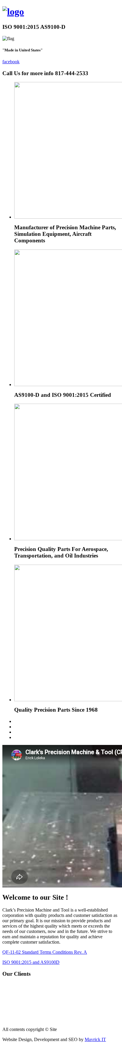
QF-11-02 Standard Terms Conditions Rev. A (44, 952)
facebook (11, 61)
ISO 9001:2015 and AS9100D (31, 962)
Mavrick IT (95, 1039)
